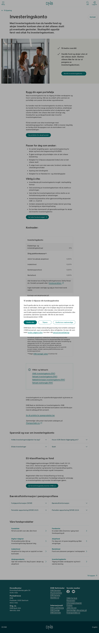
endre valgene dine (35, 332)
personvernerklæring (61, 332)
